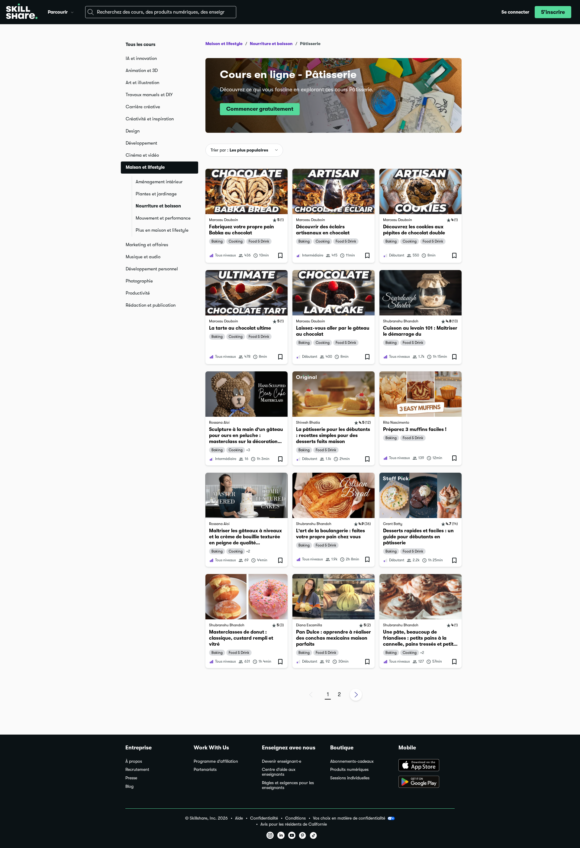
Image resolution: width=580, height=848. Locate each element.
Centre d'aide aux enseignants (278, 772)
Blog (129, 786)
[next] (356, 695)
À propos (133, 761)
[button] (72, 11)
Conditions (295, 818)
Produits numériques (349, 769)
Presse (131, 778)
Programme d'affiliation (216, 761)
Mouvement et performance (163, 218)
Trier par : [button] (239, 150)
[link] (246, 216)
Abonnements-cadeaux (352, 761)
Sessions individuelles (349, 778)
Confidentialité (264, 818)
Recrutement (137, 769)
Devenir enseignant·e (281, 761)
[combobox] (160, 12)
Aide (239, 818)
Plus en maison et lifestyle (162, 230)
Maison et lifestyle (224, 43)
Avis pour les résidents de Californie (293, 824)
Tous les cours (140, 44)
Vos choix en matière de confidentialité (349, 818)
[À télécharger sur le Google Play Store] (426, 782)
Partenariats (205, 769)
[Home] (21, 12)
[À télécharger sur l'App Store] (426, 765)
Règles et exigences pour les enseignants (288, 785)
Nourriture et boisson (158, 206)
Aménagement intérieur (159, 181)
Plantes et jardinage (156, 194)
